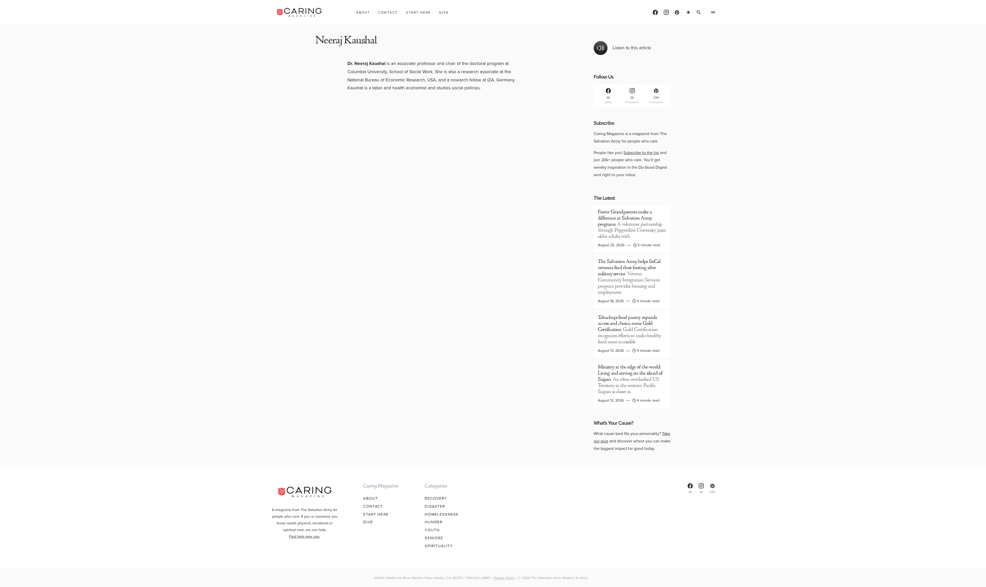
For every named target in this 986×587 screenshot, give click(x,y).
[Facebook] (655, 12)
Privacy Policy (504, 577)
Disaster (435, 506)
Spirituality (439, 546)
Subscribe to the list (641, 153)
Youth (432, 530)
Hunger (433, 522)
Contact (373, 506)
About (370, 498)
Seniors (434, 538)
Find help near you (304, 536)
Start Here (375, 514)
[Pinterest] (677, 12)
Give (368, 522)
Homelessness (441, 514)
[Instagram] (666, 12)
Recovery (436, 498)
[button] (688, 12)
